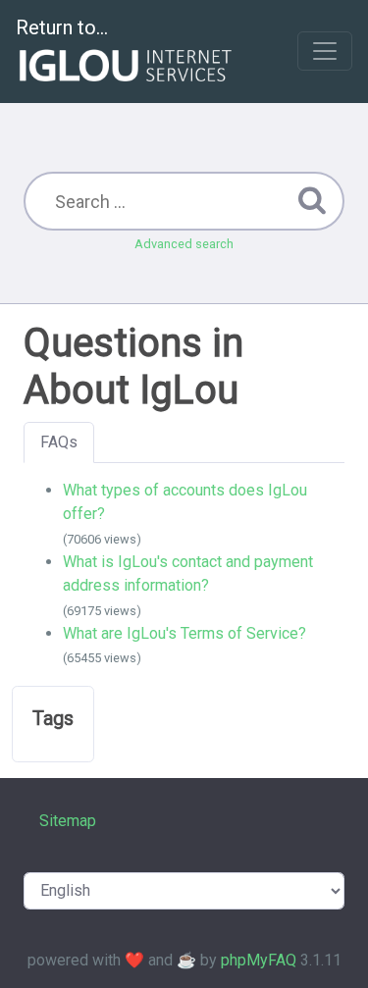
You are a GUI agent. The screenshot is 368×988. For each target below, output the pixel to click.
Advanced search (184, 243)
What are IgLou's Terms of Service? (184, 633)
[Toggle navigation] (324, 51)
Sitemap (67, 820)
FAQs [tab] (59, 442)
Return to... (62, 27)
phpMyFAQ (258, 960)
